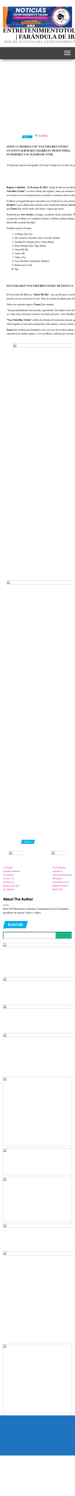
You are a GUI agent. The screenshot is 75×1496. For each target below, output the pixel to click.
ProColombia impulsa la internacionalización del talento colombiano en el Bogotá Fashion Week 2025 (62, 878)
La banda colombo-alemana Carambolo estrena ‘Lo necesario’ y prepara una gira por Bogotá (11, 878)
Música (27, 841)
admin (43, 135)
